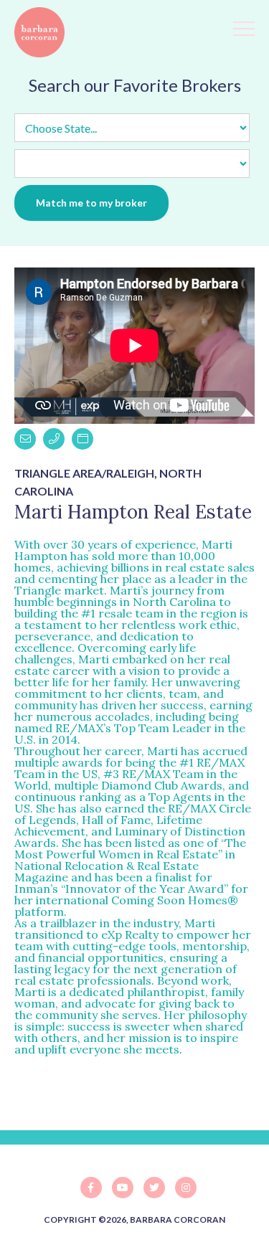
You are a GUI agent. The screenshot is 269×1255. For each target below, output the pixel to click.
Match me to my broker (91, 202)
